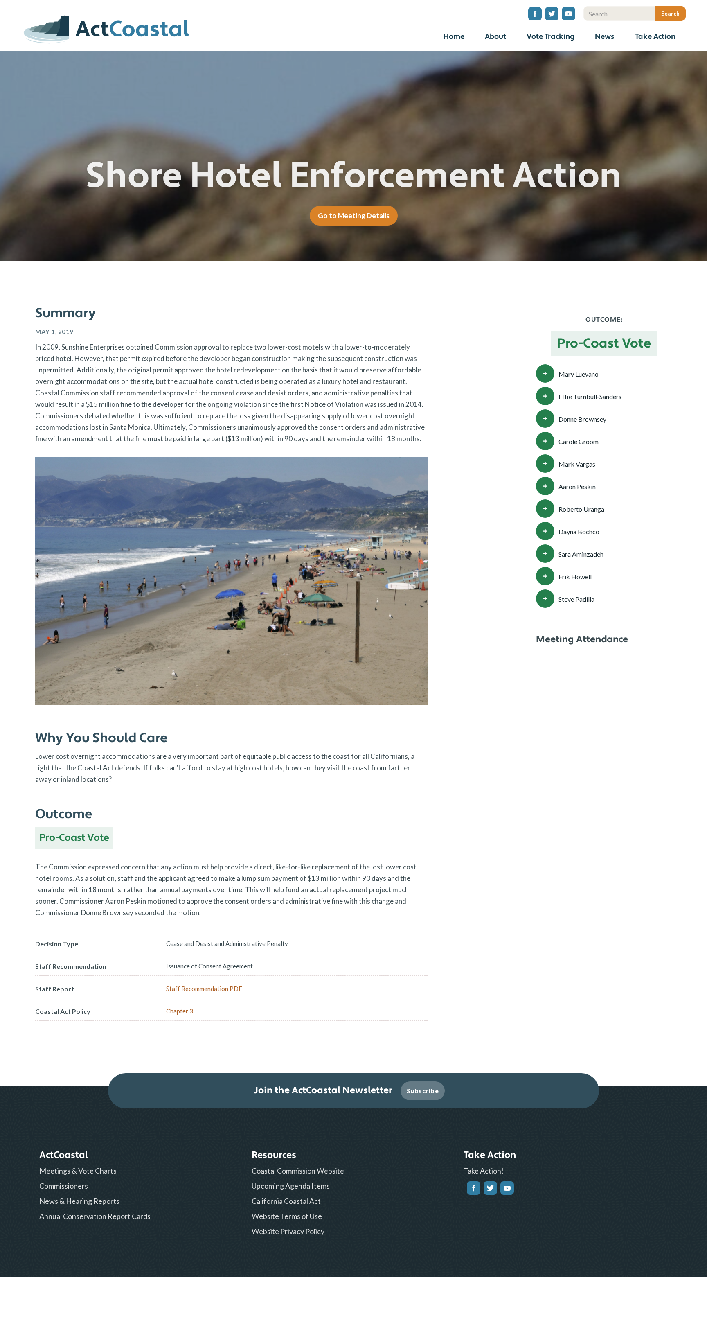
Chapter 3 (179, 1011)
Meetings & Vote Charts (78, 1170)
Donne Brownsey (582, 419)
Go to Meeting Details (354, 215)
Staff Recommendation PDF (204, 988)
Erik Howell (575, 576)
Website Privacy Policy (288, 1231)
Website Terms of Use (287, 1216)
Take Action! (484, 1170)
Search (679, 2)
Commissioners (63, 1185)
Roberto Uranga (581, 509)
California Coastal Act (286, 1200)
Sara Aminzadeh (580, 554)
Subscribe (423, 1091)
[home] (106, 26)
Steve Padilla (576, 599)
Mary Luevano (578, 374)
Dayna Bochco (578, 531)
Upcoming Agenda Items (291, 1185)
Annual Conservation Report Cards (95, 1216)
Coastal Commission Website (298, 1170)
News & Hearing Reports (79, 1200)
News (605, 36)
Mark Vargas (576, 464)
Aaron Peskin (577, 486)
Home (454, 36)
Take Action (655, 36)
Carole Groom (578, 441)
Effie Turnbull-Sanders (589, 396)
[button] (495, 38)
